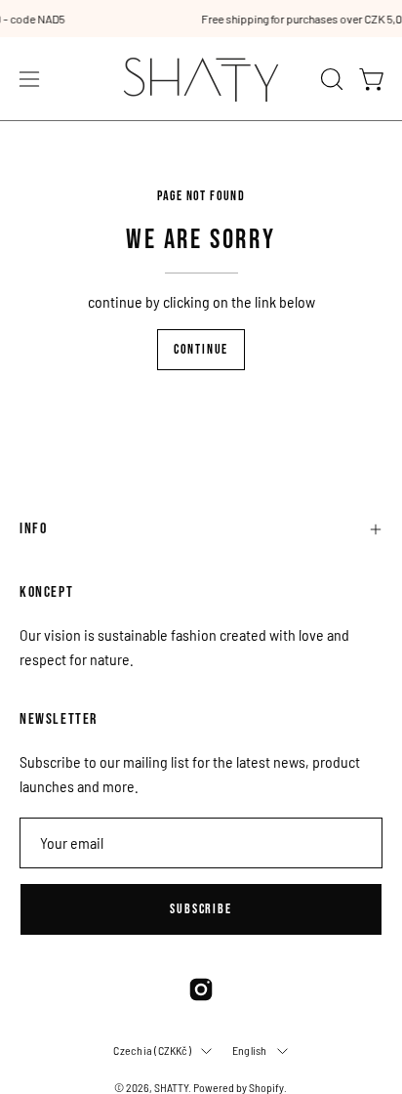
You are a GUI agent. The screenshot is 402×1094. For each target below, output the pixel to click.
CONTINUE (201, 349)
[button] (329, 79)
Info (33, 529)
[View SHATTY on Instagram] (201, 989)
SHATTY (171, 1087)
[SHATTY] (201, 78)
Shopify (266, 1087)
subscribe (200, 909)
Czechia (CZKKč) (152, 1050)
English (249, 1050)
